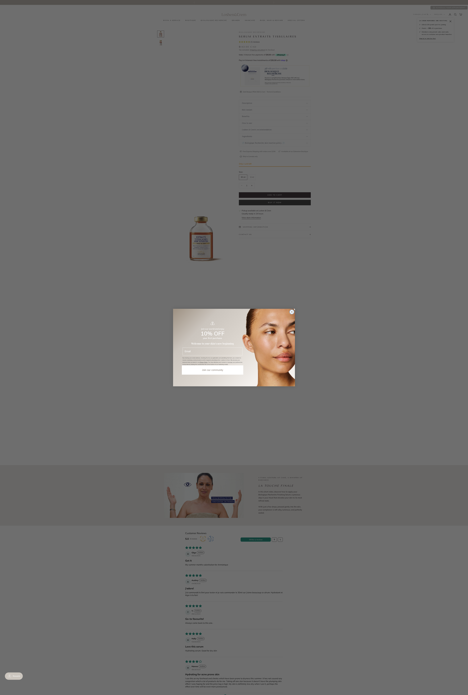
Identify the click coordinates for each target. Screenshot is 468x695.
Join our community (212, 370)
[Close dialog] (292, 312)
